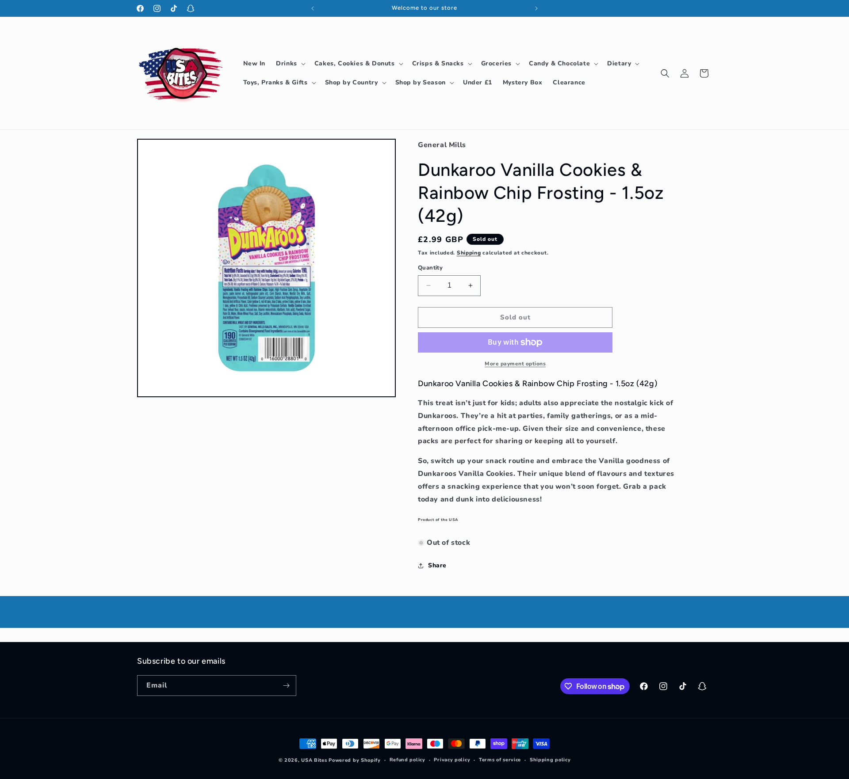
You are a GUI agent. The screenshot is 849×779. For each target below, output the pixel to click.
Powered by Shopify (355, 760)
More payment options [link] (515, 363)
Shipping (469, 252)
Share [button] (437, 565)
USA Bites (314, 760)
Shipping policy (550, 759)
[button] (290, 63)
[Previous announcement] (312, 8)
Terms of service (500, 759)
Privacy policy (452, 759)
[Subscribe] (286, 685)
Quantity (430, 268)
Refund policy (407, 759)
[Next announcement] (536, 8)
